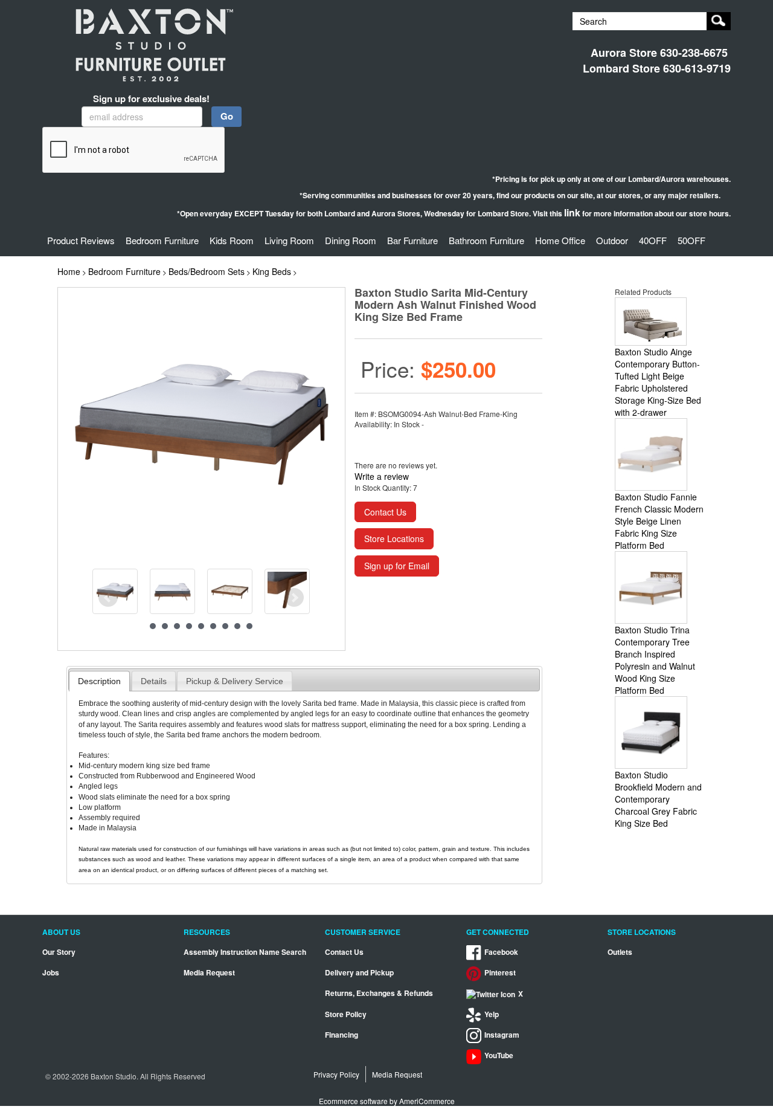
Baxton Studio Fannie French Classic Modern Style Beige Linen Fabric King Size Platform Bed (659, 521)
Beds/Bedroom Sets (206, 271)
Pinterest (500, 973)
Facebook (501, 952)
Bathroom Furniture (486, 240)
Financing (341, 1035)
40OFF (653, 240)
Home (68, 271)
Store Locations (394, 538)
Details (154, 681)
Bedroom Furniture (162, 240)
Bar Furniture (412, 240)
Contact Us (385, 512)
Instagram (501, 1035)
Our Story (58, 952)
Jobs (50, 973)
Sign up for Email (396, 566)
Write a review (381, 476)
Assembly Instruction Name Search (245, 952)
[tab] (99, 681)
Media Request (209, 973)
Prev (108, 597)
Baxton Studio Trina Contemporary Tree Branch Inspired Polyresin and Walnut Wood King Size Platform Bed (655, 660)
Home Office (560, 240)
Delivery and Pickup (359, 973)
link (572, 212)
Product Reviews (81, 240)
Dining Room (350, 240)
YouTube (498, 1055)
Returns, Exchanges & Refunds (379, 993)
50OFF (691, 240)
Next (294, 597)
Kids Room (232, 240)
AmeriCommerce (427, 1101)
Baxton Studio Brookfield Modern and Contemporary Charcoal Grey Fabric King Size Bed (658, 799)
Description (99, 681)
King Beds (271, 271)
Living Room (289, 240)
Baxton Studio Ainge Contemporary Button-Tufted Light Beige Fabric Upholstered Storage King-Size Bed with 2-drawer (658, 382)
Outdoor (612, 240)
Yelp (491, 1014)
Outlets (620, 952)
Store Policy (346, 1014)
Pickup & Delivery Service (234, 681)
